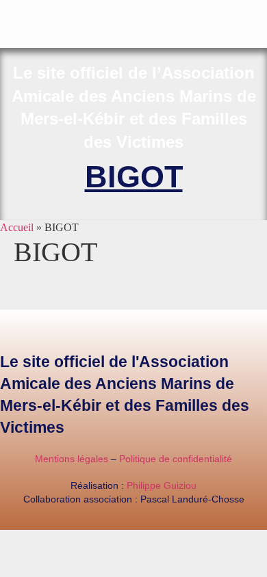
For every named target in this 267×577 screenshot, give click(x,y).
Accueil (17, 227)
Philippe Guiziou (161, 485)
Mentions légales (71, 458)
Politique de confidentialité (175, 458)
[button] (257, 11)
